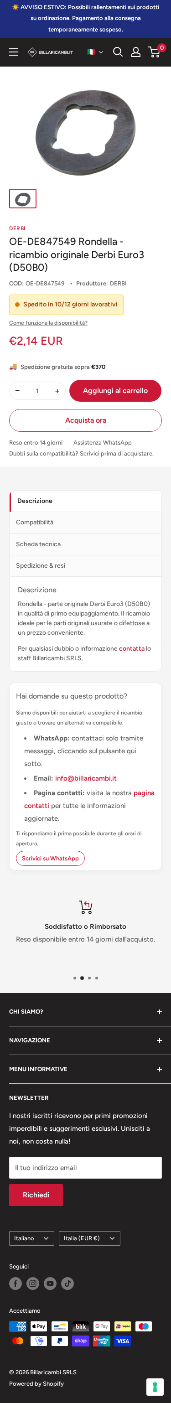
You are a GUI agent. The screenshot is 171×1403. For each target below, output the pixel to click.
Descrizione (34, 501)
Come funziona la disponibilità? (48, 323)
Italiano (24, 1238)
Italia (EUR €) (82, 1238)
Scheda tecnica (38, 544)
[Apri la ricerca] (118, 52)
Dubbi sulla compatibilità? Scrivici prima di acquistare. (81, 453)
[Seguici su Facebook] (15, 1283)
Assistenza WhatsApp (102, 442)
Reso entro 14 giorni (35, 442)
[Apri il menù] (13, 52)
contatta (132, 648)
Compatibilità (34, 522)
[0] (154, 52)
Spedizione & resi (40, 565)
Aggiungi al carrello (115, 390)
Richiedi (36, 1195)
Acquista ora (85, 420)
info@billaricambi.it (86, 778)
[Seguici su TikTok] (67, 1283)
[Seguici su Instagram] (32, 1283)
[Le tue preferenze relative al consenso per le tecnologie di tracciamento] (155, 1387)
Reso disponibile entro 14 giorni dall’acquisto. (85, 939)
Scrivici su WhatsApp (50, 858)
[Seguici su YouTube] (50, 1283)
